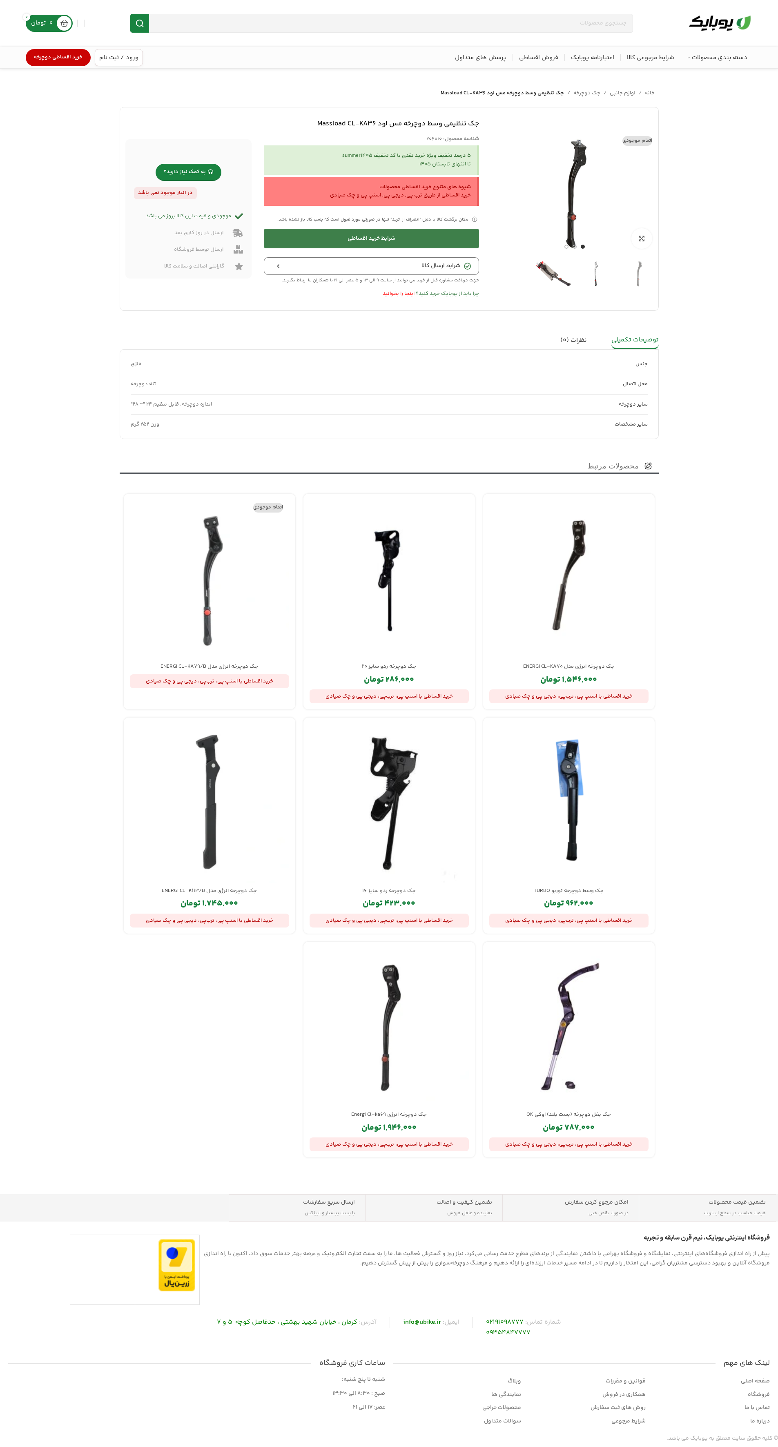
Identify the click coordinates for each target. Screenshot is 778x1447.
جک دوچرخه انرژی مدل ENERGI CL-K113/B (209, 891)
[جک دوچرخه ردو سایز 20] (389, 579)
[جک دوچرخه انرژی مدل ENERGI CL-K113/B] (209, 803)
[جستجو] (139, 23)
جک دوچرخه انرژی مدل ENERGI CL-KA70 (569, 666)
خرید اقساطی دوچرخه (58, 57)
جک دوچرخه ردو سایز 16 (389, 891)
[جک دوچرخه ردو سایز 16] (389, 803)
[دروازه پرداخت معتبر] (176, 1265)
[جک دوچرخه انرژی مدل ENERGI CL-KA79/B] (209, 579)
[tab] (635, 340)
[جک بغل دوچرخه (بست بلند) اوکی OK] (569, 1027)
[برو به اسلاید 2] (575, 247)
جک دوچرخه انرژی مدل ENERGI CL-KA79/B (209, 666)
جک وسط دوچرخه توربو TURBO (569, 891)
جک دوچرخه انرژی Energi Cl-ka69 (389, 1114)
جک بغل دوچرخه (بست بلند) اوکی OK (568, 1114)
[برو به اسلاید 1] (583, 247)
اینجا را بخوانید (399, 294)
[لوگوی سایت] (719, 23)
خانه (650, 93)
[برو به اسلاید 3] (566, 247)
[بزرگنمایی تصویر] (641, 238)
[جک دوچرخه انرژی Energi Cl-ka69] (389, 1027)
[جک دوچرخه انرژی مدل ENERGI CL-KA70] (569, 579)
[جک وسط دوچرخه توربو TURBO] (569, 803)
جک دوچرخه (586, 93)
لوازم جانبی (622, 93)
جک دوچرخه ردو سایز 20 (389, 666)
